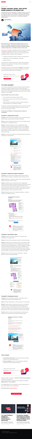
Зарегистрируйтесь (13, 388)
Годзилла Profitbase (7, 19)
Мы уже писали (4, 50)
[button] (30, 2)
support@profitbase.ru (15, 385)
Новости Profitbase (4, 6)
